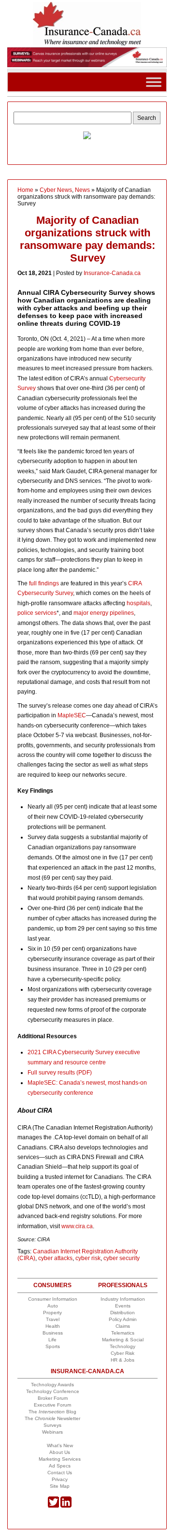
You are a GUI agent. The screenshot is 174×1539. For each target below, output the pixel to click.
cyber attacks (55, 1258)
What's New (60, 1445)
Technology (122, 1346)
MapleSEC (72, 715)
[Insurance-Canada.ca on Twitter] (53, 1506)
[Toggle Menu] (153, 81)
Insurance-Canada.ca (112, 273)
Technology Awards (52, 1384)
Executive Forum (52, 1405)
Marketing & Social (123, 1339)
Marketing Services (60, 1459)
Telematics (122, 1333)
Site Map (60, 1486)
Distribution (122, 1312)
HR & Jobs (122, 1360)
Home (25, 190)
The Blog (52, 1411)
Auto (52, 1305)
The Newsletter (52, 1418)
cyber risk (88, 1258)
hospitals (138, 603)
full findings (44, 583)
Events (122, 1305)
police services (37, 613)
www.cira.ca (77, 1226)
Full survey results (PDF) (60, 1072)
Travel (52, 1319)
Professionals (122, 1285)
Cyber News (56, 190)
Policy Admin (123, 1319)
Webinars (52, 1432)
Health (52, 1326)
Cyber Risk (122, 1353)
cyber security (121, 1258)
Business (53, 1333)
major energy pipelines (103, 613)
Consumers (52, 1285)
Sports (52, 1346)
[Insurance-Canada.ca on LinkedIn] (66, 1506)
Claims (123, 1326)
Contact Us (59, 1472)
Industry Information (123, 1299)
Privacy (60, 1479)
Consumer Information (52, 1299)
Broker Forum (53, 1398)
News (82, 190)
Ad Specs (60, 1465)
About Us (59, 1452)
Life (52, 1339)
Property (52, 1312)
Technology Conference (52, 1391)
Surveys (52, 1425)
